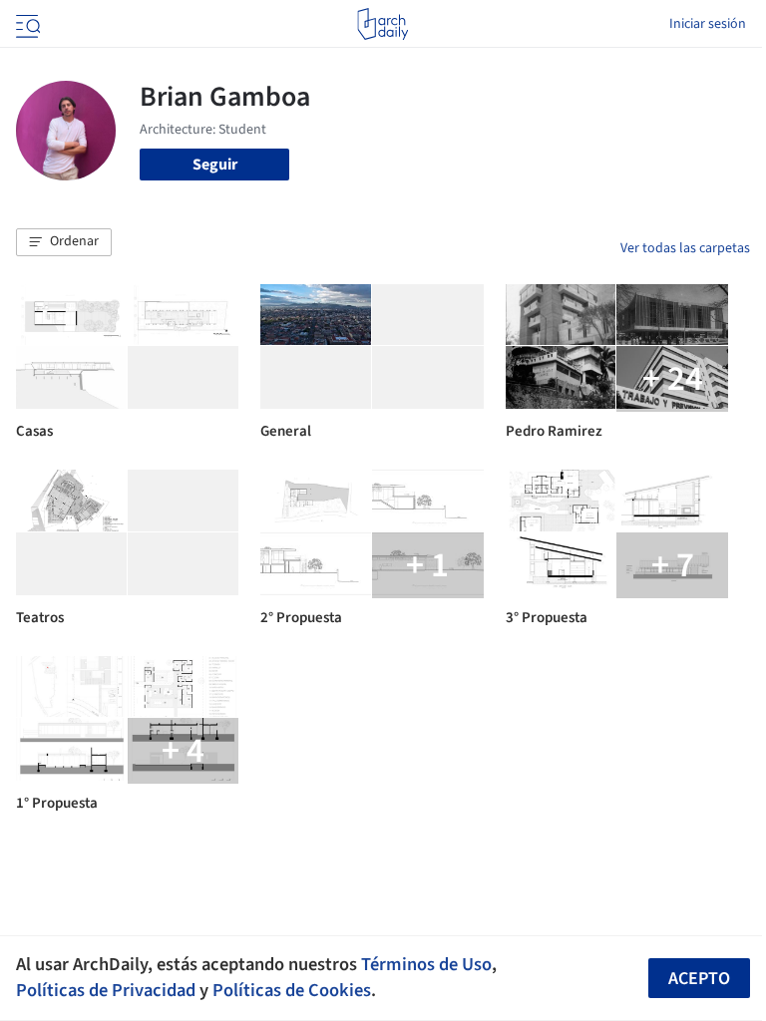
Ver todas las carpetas (685, 248)
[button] (64, 242)
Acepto (699, 978)
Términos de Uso (426, 964)
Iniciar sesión (707, 24)
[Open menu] (26, 24)
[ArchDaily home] (382, 24)
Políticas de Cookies (291, 990)
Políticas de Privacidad (105, 990)
